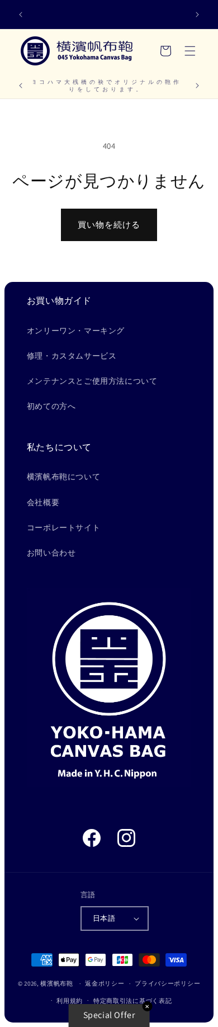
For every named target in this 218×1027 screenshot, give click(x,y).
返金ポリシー (104, 983)
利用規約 (69, 1001)
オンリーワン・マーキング (76, 331)
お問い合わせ (51, 553)
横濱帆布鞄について (63, 477)
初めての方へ (51, 406)
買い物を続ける (109, 224)
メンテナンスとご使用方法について (92, 381)
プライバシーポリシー (167, 983)
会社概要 (43, 502)
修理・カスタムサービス (72, 356)
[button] (190, 51)
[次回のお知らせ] (197, 14)
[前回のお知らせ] (20, 14)
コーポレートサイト (63, 527)
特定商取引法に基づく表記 (132, 1001)
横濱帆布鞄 (56, 983)
